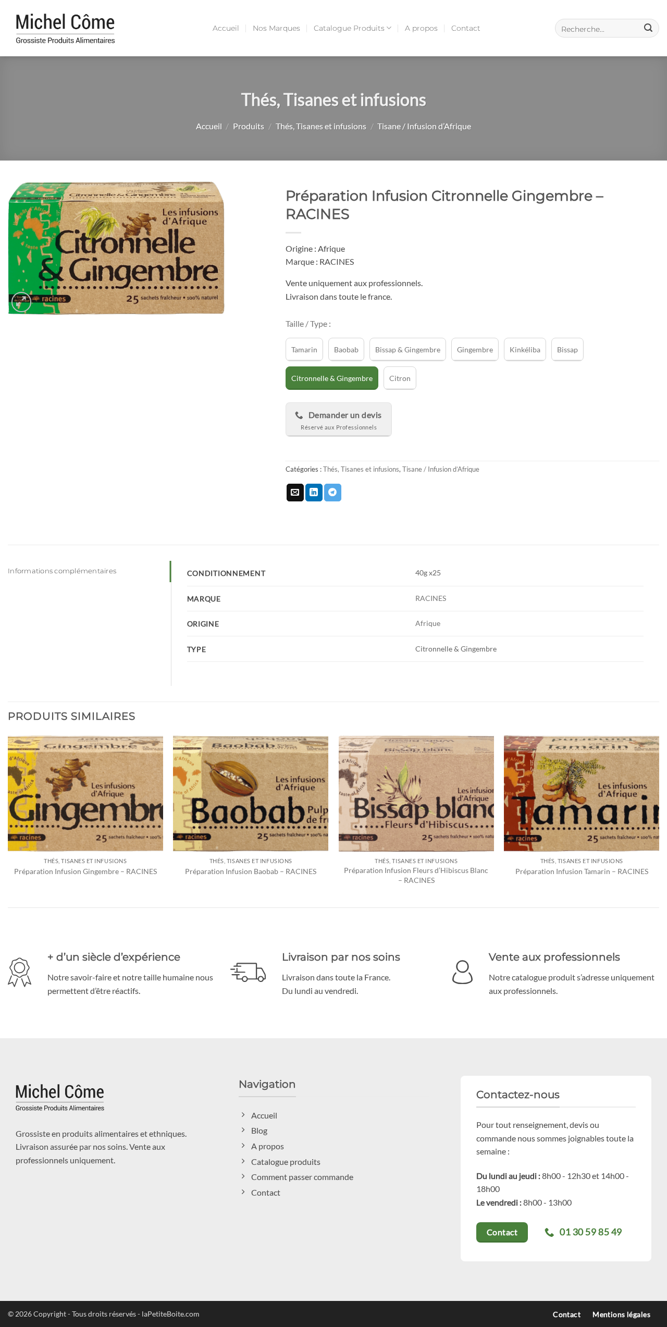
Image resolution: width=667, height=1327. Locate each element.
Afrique (427, 623)
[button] (607, 28)
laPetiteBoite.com (171, 1313)
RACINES (430, 598)
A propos (421, 28)
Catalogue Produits (349, 28)
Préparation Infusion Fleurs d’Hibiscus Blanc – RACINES (416, 875)
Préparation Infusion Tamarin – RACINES (581, 871)
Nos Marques (276, 28)
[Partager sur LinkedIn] (314, 492)
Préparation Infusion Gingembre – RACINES (85, 871)
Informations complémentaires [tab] (62, 571)
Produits (248, 126)
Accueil (226, 28)
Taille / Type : (308, 324)
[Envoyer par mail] (295, 492)
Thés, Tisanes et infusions (321, 126)
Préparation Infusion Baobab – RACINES (250, 871)
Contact (465, 28)
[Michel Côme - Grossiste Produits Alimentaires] (65, 28)
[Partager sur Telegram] (332, 492)
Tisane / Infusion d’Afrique (424, 126)
